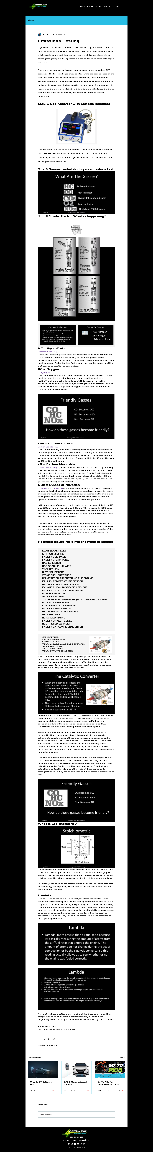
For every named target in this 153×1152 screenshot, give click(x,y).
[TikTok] (81, 1144)
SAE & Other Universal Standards (75, 1083)
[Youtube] (78, 1144)
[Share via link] (54, 1039)
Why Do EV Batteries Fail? (41, 1083)
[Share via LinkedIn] (49, 1039)
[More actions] (114, 35)
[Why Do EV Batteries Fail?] (43, 1069)
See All (122, 1057)
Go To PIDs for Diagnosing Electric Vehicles (107, 1083)
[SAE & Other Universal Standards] (77, 1069)
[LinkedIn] (84, 1144)
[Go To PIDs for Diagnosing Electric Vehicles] (110, 1069)
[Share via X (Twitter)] (44, 1039)
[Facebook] (75, 1144)
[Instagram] (72, 1144)
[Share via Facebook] (39, 1039)
